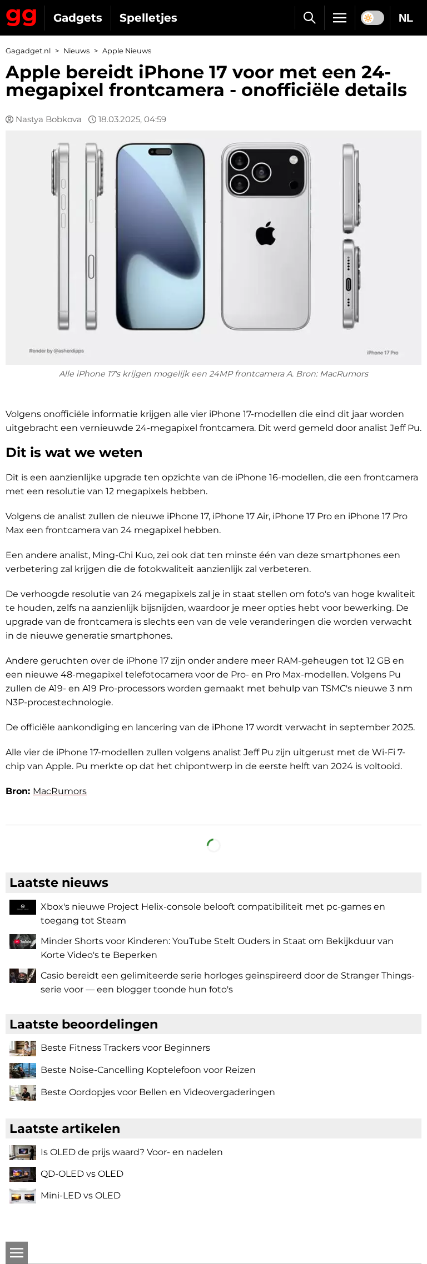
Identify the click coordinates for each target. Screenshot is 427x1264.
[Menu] (339, 18)
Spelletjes (148, 17)
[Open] (17, 1253)
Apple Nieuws (126, 51)
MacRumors (60, 791)
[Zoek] (309, 17)
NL (406, 18)
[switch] (372, 18)
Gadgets (77, 17)
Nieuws (76, 51)
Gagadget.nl (28, 51)
